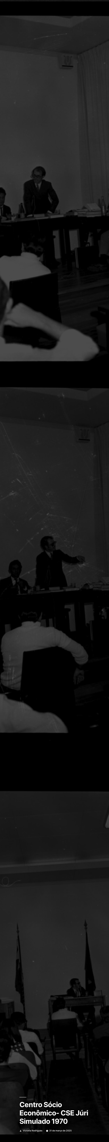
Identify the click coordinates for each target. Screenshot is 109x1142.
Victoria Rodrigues (32, 1130)
